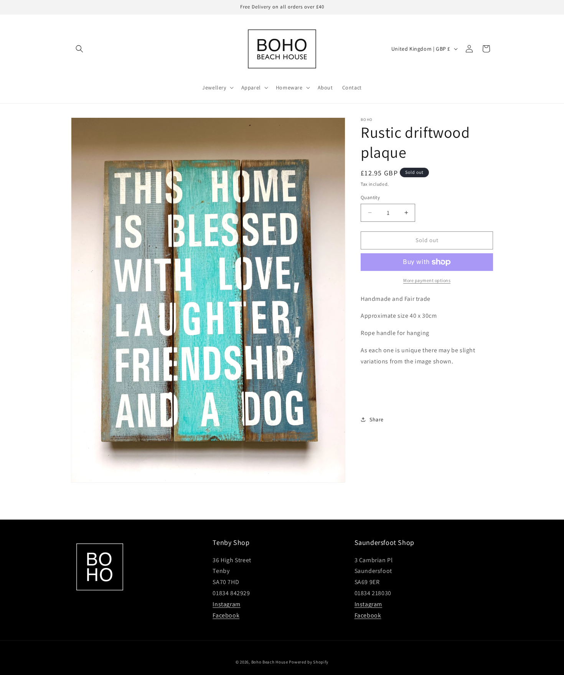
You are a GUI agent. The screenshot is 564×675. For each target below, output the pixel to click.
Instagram (226, 604)
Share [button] (376, 419)
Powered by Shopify (308, 662)
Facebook (226, 615)
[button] (79, 48)
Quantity (370, 197)
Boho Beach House (269, 662)
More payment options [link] (426, 280)
